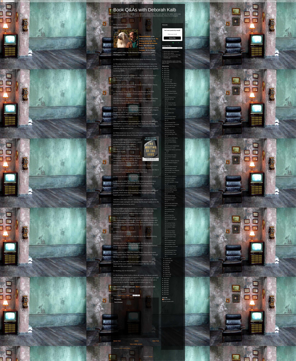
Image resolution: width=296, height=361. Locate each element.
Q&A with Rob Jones (169, 112)
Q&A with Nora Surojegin (170, 156)
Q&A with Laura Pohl (169, 130)
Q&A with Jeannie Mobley (170, 142)
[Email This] (133, 295)
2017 (165, 284)
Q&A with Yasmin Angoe (170, 236)
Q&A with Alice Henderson (170, 176)
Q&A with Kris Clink (169, 191)
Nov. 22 (166, 106)
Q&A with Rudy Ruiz (169, 215)
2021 (165, 78)
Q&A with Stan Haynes (170, 217)
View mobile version (136, 344)
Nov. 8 (166, 201)
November (167, 81)
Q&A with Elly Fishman (170, 223)
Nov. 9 (166, 193)
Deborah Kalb (167, 299)
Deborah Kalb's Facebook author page (171, 55)
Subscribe (172, 38)
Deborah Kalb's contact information (171, 51)
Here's (138, 287)
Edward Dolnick (144, 36)
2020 (165, 278)
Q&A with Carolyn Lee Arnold (171, 246)
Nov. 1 (166, 256)
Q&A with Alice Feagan (170, 227)
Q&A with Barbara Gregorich (171, 162)
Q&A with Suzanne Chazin (171, 250)
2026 (165, 68)
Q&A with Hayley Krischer (170, 168)
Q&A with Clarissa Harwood (171, 166)
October (167, 258)
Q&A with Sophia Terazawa (171, 190)
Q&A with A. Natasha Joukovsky (172, 160)
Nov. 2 (166, 248)
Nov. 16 (166, 143)
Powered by (168, 42)
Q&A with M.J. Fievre (169, 199)
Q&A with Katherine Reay (170, 234)
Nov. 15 (166, 152)
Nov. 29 (166, 95)
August (167, 262)
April (166, 270)
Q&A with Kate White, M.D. (171, 134)
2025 (165, 70)
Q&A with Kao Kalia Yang (170, 154)
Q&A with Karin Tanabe (170, 195)
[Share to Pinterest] (139, 295)
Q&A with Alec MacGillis (170, 103)
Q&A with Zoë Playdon (170, 230)
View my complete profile (168, 301)
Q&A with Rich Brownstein (170, 205)
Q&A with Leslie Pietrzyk (170, 186)
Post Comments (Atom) (125, 348)
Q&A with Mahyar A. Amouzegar (172, 124)
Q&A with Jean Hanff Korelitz (171, 203)
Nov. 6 (166, 213)
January (167, 276)
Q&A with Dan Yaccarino (170, 172)
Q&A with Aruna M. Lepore (171, 219)
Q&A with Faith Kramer (170, 87)
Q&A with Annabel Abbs (170, 122)
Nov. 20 (166, 114)
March (166, 272)
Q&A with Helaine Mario (170, 225)
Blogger (150, 356)
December (167, 79)
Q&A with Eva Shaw (169, 211)
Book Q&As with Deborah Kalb (144, 9)
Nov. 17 (166, 136)
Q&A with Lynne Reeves (170, 178)
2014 (165, 290)
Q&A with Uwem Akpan (170, 232)
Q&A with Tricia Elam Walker (171, 138)
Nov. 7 (166, 207)
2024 (165, 72)
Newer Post (116, 341)
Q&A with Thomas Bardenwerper (172, 145)
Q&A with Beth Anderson (170, 140)
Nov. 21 (166, 110)
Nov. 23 (166, 101)
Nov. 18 (166, 128)
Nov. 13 (166, 164)
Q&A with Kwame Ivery (170, 118)
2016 (165, 286)
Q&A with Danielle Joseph (170, 254)
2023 (165, 74)
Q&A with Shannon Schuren (171, 93)
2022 (165, 76)
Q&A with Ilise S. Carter (170, 147)
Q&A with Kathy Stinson (170, 108)
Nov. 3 (166, 238)
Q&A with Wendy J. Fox (170, 252)
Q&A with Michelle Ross (170, 97)
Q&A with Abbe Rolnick (170, 126)
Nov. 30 (166, 89)
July (166, 264)
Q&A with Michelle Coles (170, 240)
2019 (165, 280)
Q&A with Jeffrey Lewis (170, 132)
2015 (165, 288)
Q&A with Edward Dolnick (170, 91)
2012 (165, 294)
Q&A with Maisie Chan (170, 209)
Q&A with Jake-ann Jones (170, 85)
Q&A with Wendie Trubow (170, 104)
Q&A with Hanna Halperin (170, 116)
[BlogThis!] (135, 295)
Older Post (155, 341)
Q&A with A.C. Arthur (169, 180)
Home (136, 341)
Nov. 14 (166, 158)
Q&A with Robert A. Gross (170, 188)
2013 (165, 292)
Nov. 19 (166, 120)
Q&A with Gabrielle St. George (171, 182)
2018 (165, 282)
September (167, 260)
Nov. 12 (166, 174)
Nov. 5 (166, 221)
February (167, 274)
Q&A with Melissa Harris (170, 244)
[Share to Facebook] (138, 295)
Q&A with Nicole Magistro (170, 197)
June (166, 266)
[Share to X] (136, 295)
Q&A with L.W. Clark (169, 99)
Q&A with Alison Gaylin (170, 242)
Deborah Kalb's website (168, 53)
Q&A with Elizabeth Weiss (170, 83)
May (166, 268)
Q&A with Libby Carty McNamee (172, 170)
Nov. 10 (166, 184)
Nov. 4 (166, 229)
